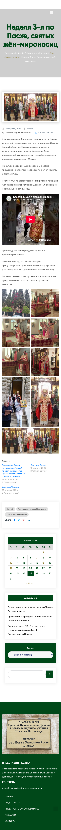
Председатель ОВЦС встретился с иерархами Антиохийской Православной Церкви (26, 630)
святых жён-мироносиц (17, 514)
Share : (8, 519)
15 (43, 563)
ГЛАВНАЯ (9, 796)
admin (30, 128)
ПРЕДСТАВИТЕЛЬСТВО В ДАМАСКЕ (22, 809)
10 (11, 563)
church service (45, 132)
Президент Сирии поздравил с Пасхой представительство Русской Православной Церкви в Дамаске (13, 471)
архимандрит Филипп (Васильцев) (32, 509)
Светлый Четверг (11, 487)
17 (11, 568)
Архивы (30, 648)
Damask (10, 509)
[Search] (49, 674)
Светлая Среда (38, 465)
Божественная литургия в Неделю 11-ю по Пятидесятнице (30, 609)
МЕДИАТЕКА (10, 815)
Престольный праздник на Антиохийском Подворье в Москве (30, 618)
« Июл (29, 583)
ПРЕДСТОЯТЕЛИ (12, 803)
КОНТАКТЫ (10, 821)
